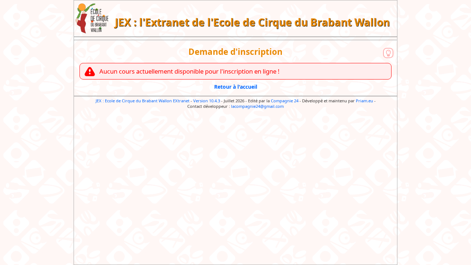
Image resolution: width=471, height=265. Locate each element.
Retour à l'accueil (235, 86)
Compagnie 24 (284, 100)
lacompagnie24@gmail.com (257, 106)
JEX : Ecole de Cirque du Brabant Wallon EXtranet (143, 100)
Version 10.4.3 (206, 100)
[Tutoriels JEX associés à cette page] (388, 53)
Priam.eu (364, 100)
